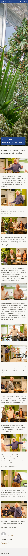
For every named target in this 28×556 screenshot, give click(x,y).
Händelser (5, 543)
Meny (24, 1)
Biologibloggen (8, 139)
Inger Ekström (10, 535)
